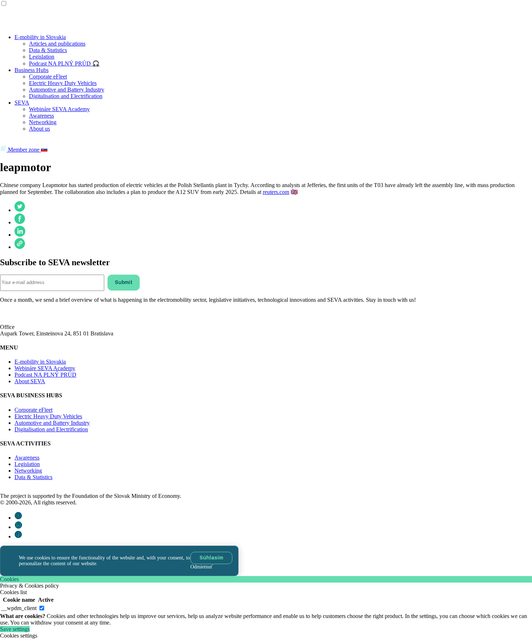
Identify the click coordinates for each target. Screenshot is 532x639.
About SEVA (29, 381)
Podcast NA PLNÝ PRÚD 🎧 (64, 63)
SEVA (21, 103)
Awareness (41, 116)
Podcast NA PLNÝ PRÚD (45, 375)
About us (39, 129)
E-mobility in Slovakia (40, 37)
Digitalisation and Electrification (65, 96)
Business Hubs (31, 70)
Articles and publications (57, 44)
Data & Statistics (48, 50)
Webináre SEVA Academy (59, 109)
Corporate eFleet (48, 76)
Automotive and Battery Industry (66, 89)
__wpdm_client (19, 608)
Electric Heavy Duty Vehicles (63, 83)
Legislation (41, 57)
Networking (42, 122)
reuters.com (276, 192)
